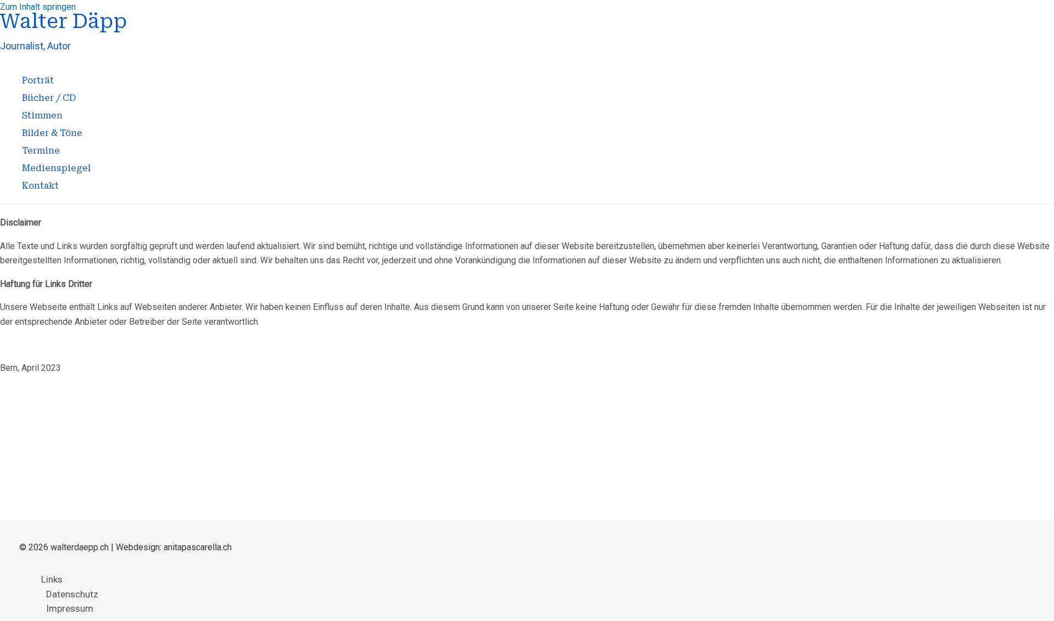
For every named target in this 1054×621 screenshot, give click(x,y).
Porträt (38, 80)
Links (52, 579)
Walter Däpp (63, 21)
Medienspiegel (56, 168)
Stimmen (42, 115)
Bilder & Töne (52, 133)
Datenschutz (72, 594)
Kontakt (40, 185)
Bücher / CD (49, 98)
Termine (41, 150)
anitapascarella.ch (198, 547)
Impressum (69, 608)
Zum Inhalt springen (38, 7)
